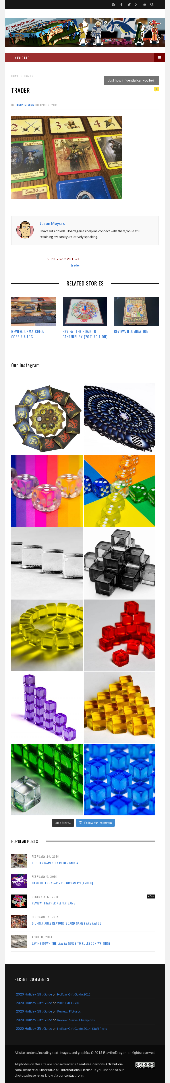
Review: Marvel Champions (76, 1020)
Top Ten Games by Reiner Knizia (55, 862)
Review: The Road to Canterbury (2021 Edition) (85, 334)
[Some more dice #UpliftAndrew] (120, 491)
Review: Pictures (69, 1011)
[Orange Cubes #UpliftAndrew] (120, 707)
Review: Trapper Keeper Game (53, 903)
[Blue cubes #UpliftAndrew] (120, 780)
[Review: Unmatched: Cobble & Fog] (33, 311)
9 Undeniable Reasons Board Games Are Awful (66, 923)
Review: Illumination (131, 331)
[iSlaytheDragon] (85, 32)
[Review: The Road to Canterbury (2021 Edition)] (85, 311)
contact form (73, 1075)
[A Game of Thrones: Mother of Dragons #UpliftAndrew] (47, 419)
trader (75, 265)
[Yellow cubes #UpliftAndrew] (47, 635)
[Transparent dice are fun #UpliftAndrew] (47, 491)
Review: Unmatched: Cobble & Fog (27, 334)
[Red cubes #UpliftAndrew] (120, 635)
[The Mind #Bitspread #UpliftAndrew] (120, 419)
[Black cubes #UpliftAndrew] (120, 563)
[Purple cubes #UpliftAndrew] (47, 707)
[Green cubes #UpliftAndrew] (47, 780)
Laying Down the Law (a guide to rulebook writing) (71, 943)
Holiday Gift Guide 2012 (74, 994)
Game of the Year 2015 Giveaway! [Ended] (62, 883)
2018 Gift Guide (68, 1003)
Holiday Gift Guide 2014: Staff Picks (82, 1028)
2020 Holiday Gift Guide (34, 994)
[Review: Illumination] (136, 311)
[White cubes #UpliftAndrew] (47, 563)
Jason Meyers (25, 105)
